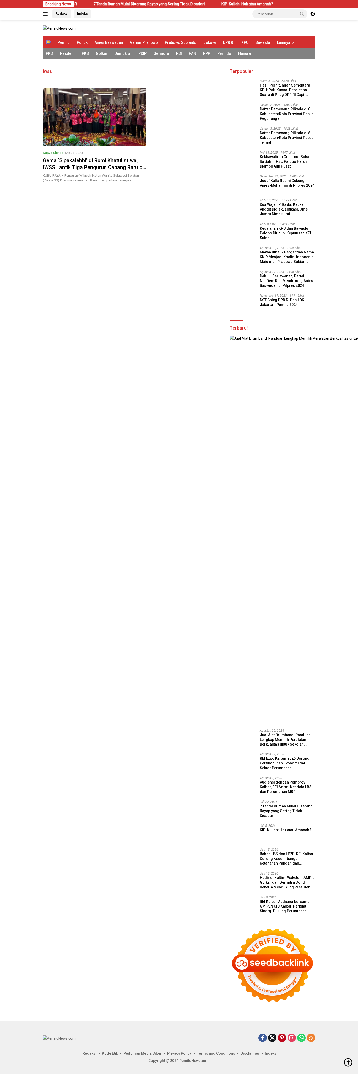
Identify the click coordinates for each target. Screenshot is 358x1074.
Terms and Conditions (216, 1053)
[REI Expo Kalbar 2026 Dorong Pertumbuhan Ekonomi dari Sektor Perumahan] (243, 762)
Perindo (224, 53)
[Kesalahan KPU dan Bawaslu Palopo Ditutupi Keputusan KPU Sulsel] (243, 232)
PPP (206, 53)
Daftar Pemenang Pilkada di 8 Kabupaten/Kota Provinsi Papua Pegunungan (287, 114)
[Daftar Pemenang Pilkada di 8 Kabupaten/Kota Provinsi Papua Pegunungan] (243, 113)
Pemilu (64, 42)
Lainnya (283, 42)
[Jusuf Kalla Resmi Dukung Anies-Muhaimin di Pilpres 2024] (243, 184)
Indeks (82, 13)
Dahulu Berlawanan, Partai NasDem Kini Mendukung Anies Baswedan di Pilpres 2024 (286, 281)
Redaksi (62, 13)
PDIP (142, 53)
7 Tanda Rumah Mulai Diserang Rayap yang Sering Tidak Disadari (118, 4)
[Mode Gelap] (312, 13)
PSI (179, 53)
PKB (85, 53)
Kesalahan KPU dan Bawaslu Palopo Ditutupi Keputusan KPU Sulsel (286, 233)
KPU (244, 42)
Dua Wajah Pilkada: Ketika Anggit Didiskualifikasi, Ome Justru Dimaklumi (284, 209)
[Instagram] (292, 1038)
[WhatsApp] (301, 1038)
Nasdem (67, 53)
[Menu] (46, 13)
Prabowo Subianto (180, 42)
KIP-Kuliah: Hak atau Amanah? (216, 4)
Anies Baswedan (109, 42)
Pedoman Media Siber (142, 1053)
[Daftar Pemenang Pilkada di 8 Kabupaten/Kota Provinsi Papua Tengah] (243, 137)
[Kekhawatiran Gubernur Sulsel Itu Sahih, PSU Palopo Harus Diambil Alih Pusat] (243, 160)
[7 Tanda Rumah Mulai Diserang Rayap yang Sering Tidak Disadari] (243, 810)
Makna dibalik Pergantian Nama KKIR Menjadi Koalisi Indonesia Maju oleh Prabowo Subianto (287, 257)
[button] (302, 13)
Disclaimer (250, 1053)
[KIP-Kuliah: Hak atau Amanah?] (243, 834)
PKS (49, 53)
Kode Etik (110, 1053)
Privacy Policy (179, 1053)
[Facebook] (262, 1038)
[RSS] (311, 1038)
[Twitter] (272, 1038)
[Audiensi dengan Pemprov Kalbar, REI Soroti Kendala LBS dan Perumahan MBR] (243, 786)
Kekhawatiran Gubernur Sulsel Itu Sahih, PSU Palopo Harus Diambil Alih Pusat (285, 161)
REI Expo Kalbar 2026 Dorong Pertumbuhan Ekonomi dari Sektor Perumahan (285, 763)
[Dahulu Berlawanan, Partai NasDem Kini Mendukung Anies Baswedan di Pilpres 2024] (243, 280)
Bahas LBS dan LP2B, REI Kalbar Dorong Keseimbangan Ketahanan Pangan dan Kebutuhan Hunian (287, 859)
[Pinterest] (282, 1038)
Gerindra (161, 53)
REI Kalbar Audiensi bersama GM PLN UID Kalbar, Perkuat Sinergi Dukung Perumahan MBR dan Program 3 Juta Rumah (285, 906)
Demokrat (123, 53)
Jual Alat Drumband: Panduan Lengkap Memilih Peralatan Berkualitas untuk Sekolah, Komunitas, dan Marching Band (286, 740)
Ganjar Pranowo (144, 42)
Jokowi (209, 42)
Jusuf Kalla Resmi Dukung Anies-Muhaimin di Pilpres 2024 (287, 183)
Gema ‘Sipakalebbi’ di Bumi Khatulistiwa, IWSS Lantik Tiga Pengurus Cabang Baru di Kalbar (93, 167)
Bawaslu (263, 42)
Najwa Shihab (53, 153)
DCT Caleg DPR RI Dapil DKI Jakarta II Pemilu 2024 (282, 302)
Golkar (101, 53)
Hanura (244, 53)
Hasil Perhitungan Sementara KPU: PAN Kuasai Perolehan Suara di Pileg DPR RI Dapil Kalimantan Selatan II (285, 90)
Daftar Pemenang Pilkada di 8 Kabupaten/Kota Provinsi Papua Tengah (287, 137)
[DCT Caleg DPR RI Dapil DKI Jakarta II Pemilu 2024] (243, 304)
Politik (82, 42)
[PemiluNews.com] (59, 28)
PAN (192, 53)
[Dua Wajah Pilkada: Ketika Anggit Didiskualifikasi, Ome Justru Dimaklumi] (243, 208)
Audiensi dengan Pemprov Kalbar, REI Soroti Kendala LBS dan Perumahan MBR (286, 787)
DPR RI (228, 42)
